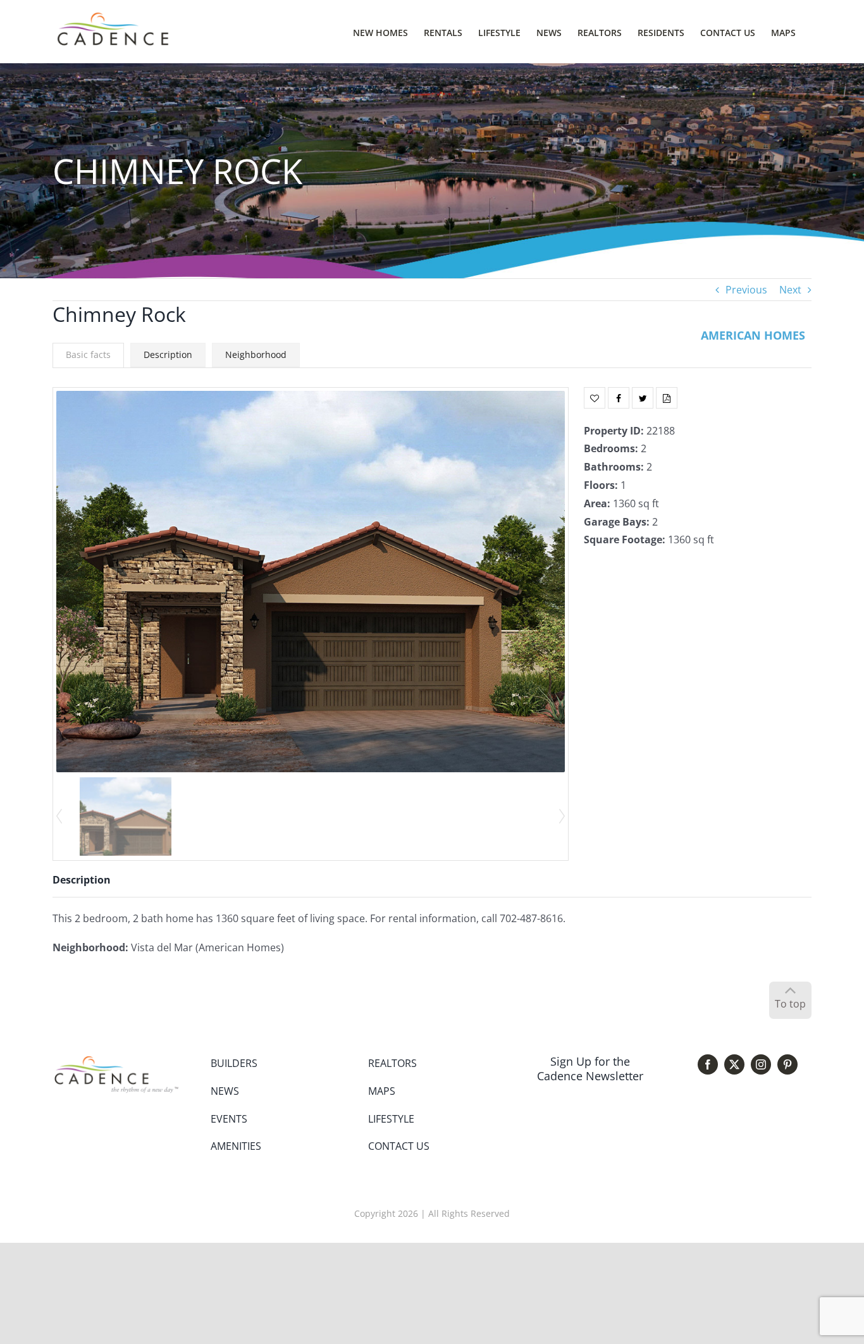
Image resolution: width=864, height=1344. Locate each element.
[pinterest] (787, 1064)
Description (168, 354)
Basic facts (88, 354)
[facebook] (708, 1064)
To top (790, 1004)
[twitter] (734, 1064)
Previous (746, 290)
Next (790, 290)
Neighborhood (256, 354)
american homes (753, 335)
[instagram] (761, 1064)
